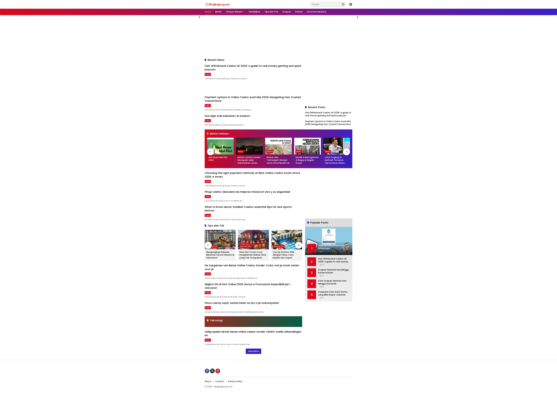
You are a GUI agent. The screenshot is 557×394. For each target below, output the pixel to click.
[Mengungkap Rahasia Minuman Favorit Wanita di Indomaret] (220, 239)
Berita (240, 151)
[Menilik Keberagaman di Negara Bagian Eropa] (307, 146)
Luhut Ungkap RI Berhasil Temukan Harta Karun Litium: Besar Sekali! (335, 160)
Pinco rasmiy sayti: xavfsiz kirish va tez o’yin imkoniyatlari (242, 303)
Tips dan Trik (212, 246)
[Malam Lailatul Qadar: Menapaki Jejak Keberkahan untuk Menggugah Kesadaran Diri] (249, 146)
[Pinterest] (217, 371)
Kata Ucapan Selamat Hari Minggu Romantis (332, 282)
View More (253, 351)
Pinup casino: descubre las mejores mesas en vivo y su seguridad (247, 192)
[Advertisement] (190, 58)
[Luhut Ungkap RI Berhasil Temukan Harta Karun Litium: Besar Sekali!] (336, 146)
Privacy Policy (235, 381)
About (208, 381)
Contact (219, 381)
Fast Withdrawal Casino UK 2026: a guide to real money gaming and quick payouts (328, 114)
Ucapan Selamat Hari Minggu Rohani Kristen (333, 271)
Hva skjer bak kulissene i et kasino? (227, 116)
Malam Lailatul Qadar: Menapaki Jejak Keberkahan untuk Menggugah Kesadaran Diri (249, 160)
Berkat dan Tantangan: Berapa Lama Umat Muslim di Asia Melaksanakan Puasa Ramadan (278, 160)
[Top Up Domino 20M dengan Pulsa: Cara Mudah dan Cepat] (286, 239)
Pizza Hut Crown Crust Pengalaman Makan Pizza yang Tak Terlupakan (252, 255)
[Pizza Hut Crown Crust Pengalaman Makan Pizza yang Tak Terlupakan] (253, 239)
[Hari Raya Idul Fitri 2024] (220, 146)
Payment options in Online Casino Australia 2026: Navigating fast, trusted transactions (328, 123)
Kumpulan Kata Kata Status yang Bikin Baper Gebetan (333, 293)
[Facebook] (207, 371)
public (207, 74)
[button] (343, 4)
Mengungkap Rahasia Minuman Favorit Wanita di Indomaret (220, 255)
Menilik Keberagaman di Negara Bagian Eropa (307, 160)
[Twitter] (212, 371)
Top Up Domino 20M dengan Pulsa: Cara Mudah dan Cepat (283, 255)
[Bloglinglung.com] (217, 4)
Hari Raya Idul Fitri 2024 (217, 159)
